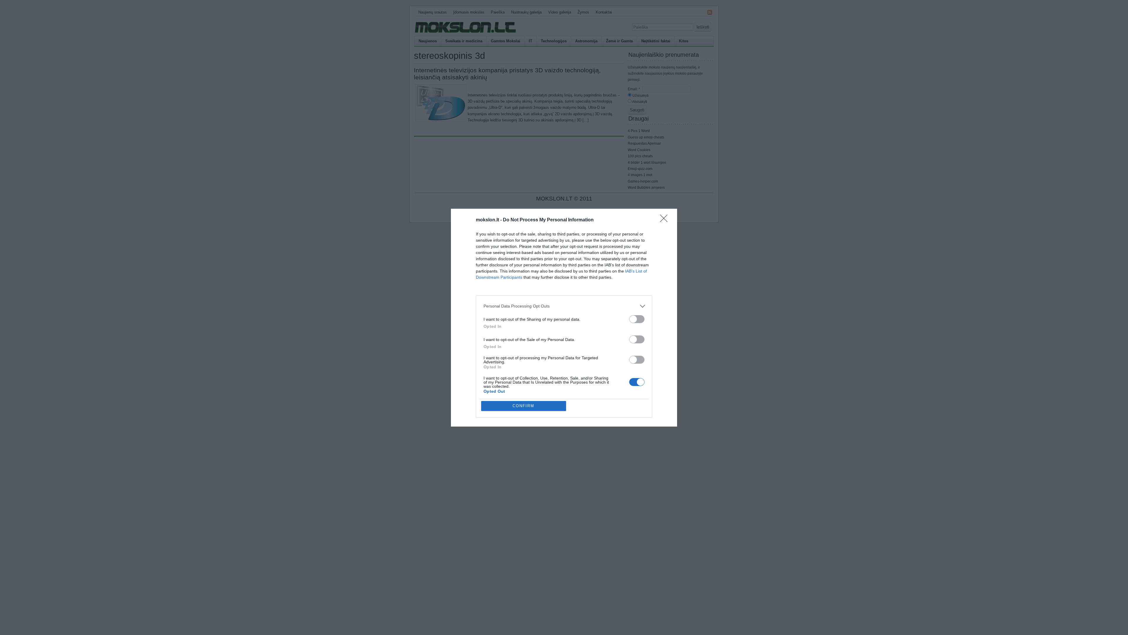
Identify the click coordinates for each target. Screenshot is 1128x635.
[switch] (636, 319)
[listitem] (564, 306)
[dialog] (564, 318)
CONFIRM (523, 406)
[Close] (665, 220)
